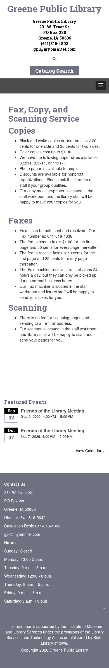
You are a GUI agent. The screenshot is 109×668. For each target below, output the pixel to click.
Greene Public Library (54, 8)
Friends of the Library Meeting (52, 410)
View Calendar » (90, 450)
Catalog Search (54, 70)
